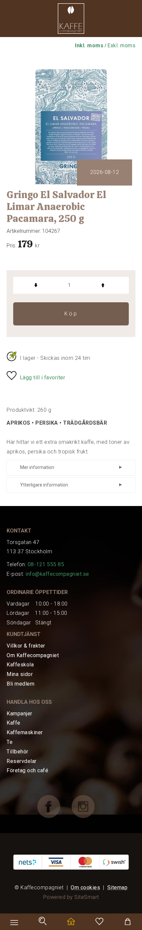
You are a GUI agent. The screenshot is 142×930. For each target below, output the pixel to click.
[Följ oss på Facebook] (53, 806)
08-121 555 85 (46, 564)
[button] (71, 20)
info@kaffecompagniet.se (57, 574)
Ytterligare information (44, 484)
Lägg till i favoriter (42, 377)
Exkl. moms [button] (121, 45)
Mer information (37, 467)
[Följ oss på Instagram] (88, 806)
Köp (71, 314)
